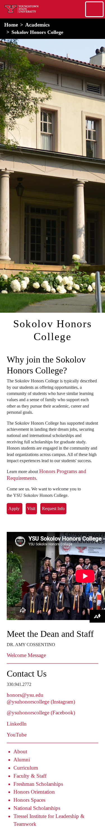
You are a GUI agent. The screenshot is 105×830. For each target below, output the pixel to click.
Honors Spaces (29, 800)
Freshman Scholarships (38, 784)
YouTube (17, 735)
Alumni (21, 760)
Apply (14, 508)
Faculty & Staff (29, 776)
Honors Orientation (34, 792)
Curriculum (25, 768)
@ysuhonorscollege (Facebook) (41, 713)
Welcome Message (26, 655)
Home (11, 25)
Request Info (53, 508)
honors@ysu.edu (25, 695)
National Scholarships (36, 808)
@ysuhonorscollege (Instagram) (41, 702)
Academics (37, 25)
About (20, 751)
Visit (31, 508)
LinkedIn (17, 724)
